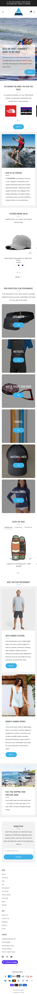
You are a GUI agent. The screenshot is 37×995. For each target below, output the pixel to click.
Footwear (5, 898)
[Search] (34, 12)
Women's (5, 878)
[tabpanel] (18, 553)
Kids (3, 881)
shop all (11, 666)
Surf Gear (5, 891)
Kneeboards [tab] (18, 527)
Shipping (5, 922)
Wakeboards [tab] (8, 527)
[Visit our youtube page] (11, 957)
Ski (3, 884)
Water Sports (6, 895)
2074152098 (6, 942)
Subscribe (18, 857)
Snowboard (5, 888)
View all (17, 277)
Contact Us (5, 918)
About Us (5, 915)
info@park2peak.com (9, 939)
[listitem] (18, 3)
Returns (4, 925)
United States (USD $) (17, 972)
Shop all (30, 72)
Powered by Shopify (18, 990)
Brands (4, 905)
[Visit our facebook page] (3, 957)
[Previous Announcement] (3, 3)
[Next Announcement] (34, 3)
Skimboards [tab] (28, 527)
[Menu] (3, 12)
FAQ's (4, 929)
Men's (4, 874)
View (18, 325)
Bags (3, 901)
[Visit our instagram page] (7, 957)
